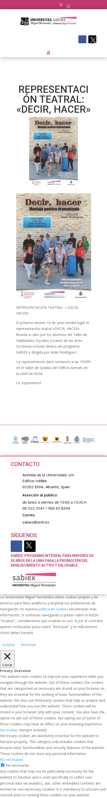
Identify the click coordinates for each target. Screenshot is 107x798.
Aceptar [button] (8, 644)
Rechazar (28, 644)
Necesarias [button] (9, 730)
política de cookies (53, 609)
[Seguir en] (92, 39)
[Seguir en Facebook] (82, 39)
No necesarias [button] (11, 759)
